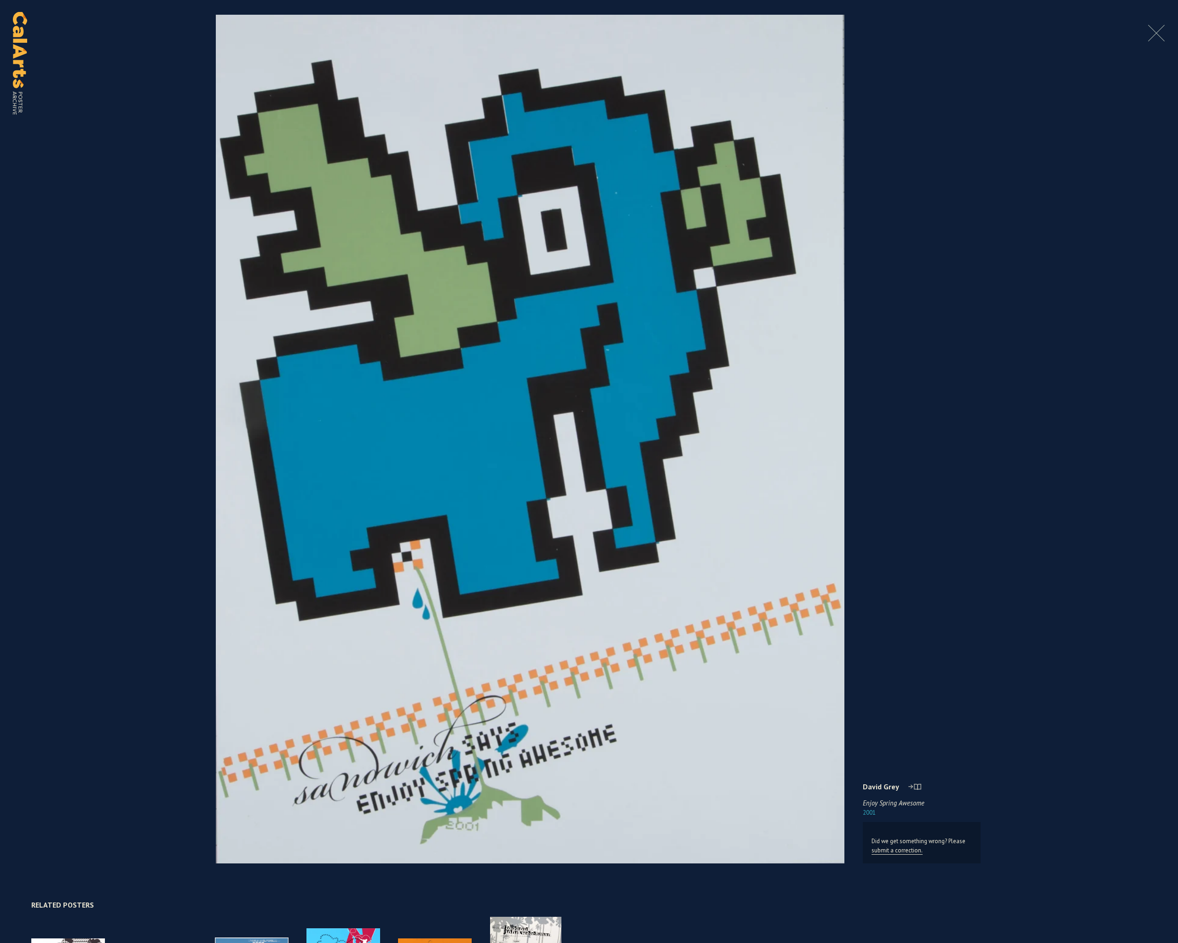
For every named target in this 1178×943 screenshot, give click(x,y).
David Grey (881, 786)
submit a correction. (897, 850)
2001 (869, 812)
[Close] (1156, 38)
